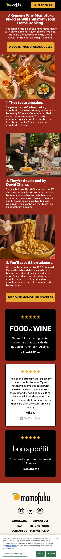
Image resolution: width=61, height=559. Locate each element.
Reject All (51, 554)
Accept (40, 554)
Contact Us (19, 531)
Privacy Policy (40, 531)
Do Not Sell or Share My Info (15, 554)
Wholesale (19, 521)
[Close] (57, 539)
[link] (30, 5)
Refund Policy (39, 526)
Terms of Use (8, 548)
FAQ (19, 526)
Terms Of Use (40, 521)
